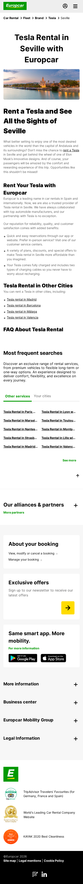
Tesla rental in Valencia (22, 317)
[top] (78, 476)
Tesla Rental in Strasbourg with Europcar (20, 438)
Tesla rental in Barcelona (24, 305)
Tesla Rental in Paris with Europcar (20, 411)
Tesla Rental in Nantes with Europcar (20, 429)
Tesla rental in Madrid (22, 299)
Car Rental (11, 18)
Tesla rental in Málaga (22, 311)
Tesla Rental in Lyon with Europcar (59, 411)
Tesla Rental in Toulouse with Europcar (59, 420)
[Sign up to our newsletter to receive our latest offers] (67, 607)
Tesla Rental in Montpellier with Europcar (59, 429)
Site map (9, 860)
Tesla (52, 18)
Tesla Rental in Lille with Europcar (59, 438)
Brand (39, 18)
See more (69, 460)
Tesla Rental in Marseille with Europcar (20, 420)
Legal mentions (30, 860)
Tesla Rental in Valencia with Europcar (59, 446)
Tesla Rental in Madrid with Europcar (20, 446)
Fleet (26, 18)
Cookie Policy (54, 860)
